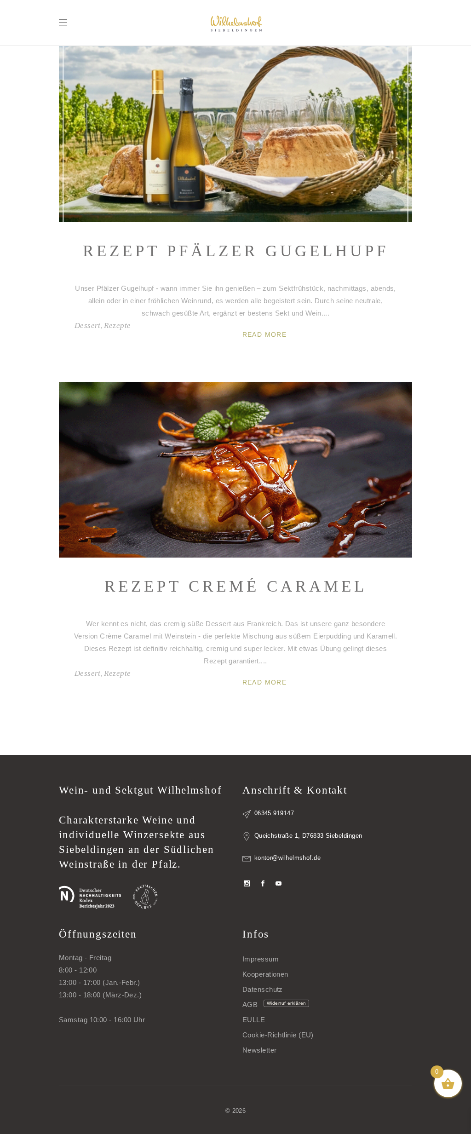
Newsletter (259, 1050)
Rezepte (117, 325)
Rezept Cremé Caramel (235, 586)
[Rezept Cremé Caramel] (235, 470)
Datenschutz (262, 989)
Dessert (88, 325)
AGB (250, 1004)
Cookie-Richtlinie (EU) (278, 1035)
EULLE (253, 1020)
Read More (264, 334)
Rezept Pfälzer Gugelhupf (236, 251)
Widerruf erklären (286, 1003)
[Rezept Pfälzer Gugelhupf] (235, 134)
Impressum (260, 959)
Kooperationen (265, 974)
